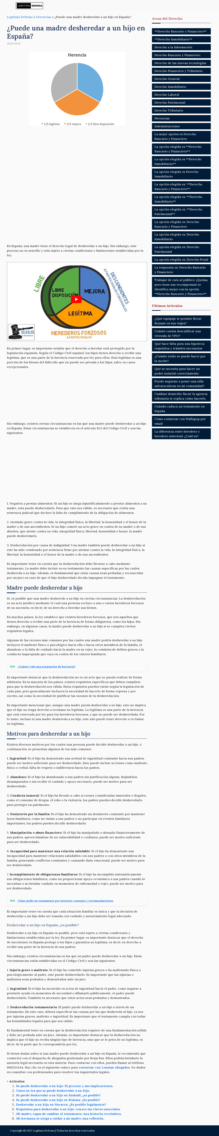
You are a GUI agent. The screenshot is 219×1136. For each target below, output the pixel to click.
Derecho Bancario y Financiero (177, 55)
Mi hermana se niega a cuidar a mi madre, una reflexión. (60, 1118)
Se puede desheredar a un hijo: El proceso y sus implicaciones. (64, 1086)
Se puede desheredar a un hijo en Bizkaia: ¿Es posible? (58, 1100)
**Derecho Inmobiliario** (173, 39)
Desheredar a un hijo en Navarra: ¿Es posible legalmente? (61, 1104)
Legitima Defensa (20, 17)
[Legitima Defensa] (29, 5)
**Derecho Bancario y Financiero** (180, 31)
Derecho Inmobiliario (170, 87)
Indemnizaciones (167, 126)
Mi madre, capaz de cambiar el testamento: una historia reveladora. (68, 1114)
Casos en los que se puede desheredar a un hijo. (53, 1091)
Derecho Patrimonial (169, 102)
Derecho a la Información (173, 47)
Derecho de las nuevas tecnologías (180, 63)
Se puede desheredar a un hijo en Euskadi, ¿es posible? (58, 1095)
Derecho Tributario (168, 110)
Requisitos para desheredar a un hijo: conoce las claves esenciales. (68, 1109)
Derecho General (167, 79)
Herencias (43, 17)
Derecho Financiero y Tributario (178, 71)
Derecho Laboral (166, 95)
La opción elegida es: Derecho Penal (181, 259)
